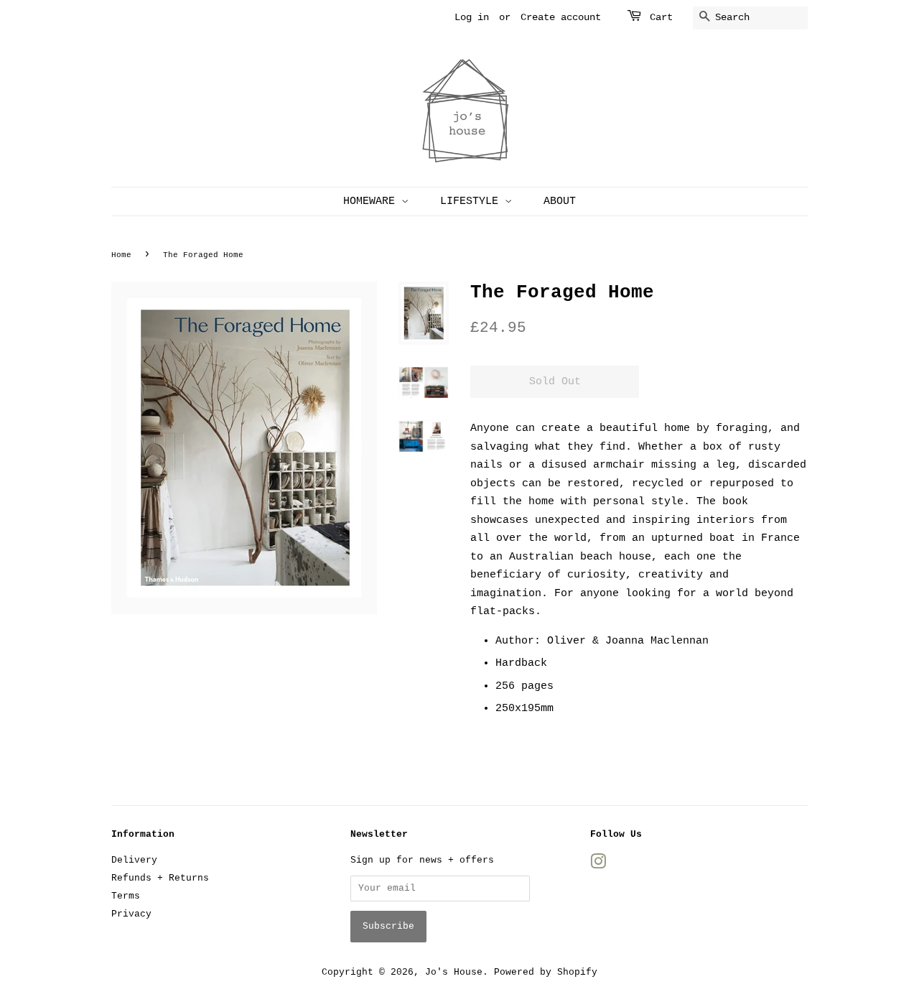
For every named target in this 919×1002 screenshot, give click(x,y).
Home (121, 255)
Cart (661, 17)
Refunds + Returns (160, 878)
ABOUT (560, 201)
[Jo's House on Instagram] (598, 865)
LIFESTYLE (472, 201)
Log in (471, 17)
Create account (561, 17)
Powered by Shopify (545, 972)
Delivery (134, 860)
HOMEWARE (372, 201)
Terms (125, 896)
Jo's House (453, 972)
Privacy (131, 914)
